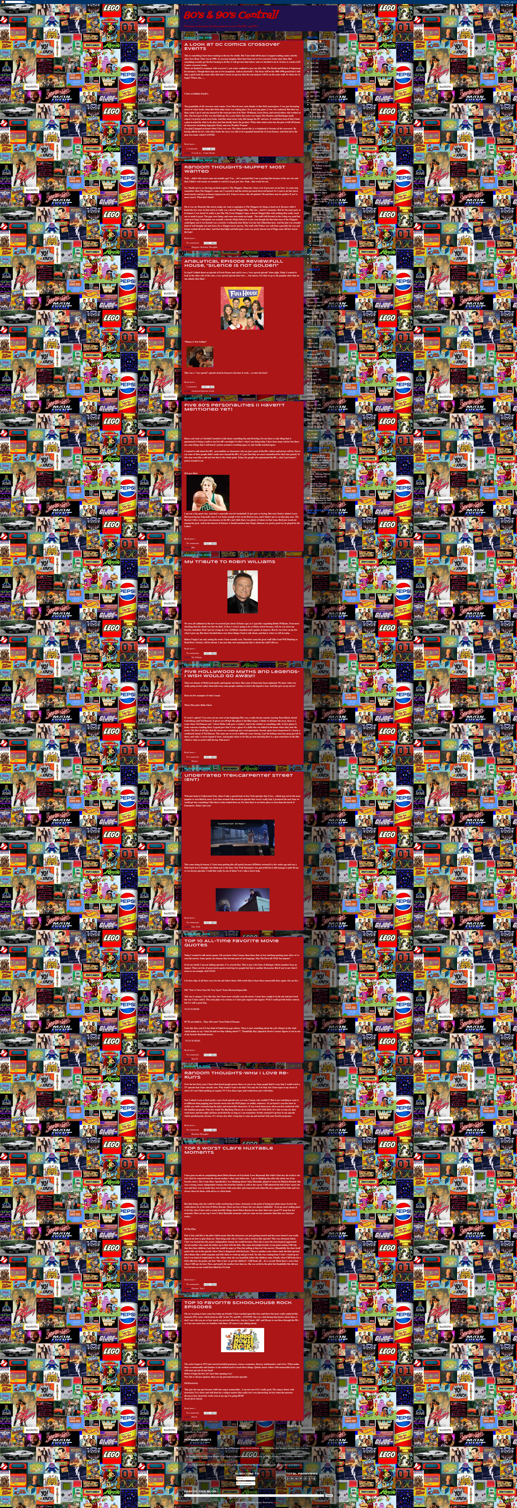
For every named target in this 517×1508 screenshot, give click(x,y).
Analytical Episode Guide (202, 390)
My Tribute (196, 657)
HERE (212, 971)
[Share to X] (208, 149)
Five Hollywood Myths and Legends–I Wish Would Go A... (322, 175)
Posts (240, 1478)
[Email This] (203, 149)
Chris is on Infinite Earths (318, 470)
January (317, 249)
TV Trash (311, 524)
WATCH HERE (192, 1009)
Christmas (311, 305)
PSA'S (194, 1416)
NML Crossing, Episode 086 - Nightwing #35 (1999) (320, 476)
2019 (312, 87)
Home (243, 1426)
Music (309, 375)
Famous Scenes (314, 326)
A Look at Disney (318, 455)
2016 (312, 100)
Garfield (311, 350)
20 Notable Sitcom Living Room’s (201, 1453)
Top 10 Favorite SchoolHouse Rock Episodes (321, 217)
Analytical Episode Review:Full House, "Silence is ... (322, 150)
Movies (194, 761)
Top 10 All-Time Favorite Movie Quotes (319, 192)
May (315, 232)
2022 (312, 75)
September (318, 124)
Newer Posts (191, 1426)
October (317, 120)
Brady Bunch (313, 294)
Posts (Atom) (202, 1431)
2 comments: (192, 148)
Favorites (311, 333)
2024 (312, 71)
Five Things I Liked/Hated (319, 337)
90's (309, 277)
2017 (312, 96)
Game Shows (313, 346)
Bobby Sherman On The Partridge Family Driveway (321, 501)
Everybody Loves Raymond (319, 320)
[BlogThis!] (206, 149)
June (315, 228)
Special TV (312, 404)
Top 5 (202, 1288)
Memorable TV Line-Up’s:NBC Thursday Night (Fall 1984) (212, 1461)
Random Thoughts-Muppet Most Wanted (321, 141)
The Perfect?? (313, 423)
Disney (310, 316)
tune (229, 1373)
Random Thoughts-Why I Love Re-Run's (321, 201)
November (317, 116)
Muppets (195, 247)
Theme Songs (313, 426)
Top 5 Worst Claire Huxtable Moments (321, 209)
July (315, 224)
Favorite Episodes (315, 329)
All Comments (245, 1483)
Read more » (190, 143)
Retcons (310, 390)
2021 (312, 79)
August (316, 128)
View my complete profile (323, 49)
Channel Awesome (315, 301)
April (315, 236)
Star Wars (311, 412)
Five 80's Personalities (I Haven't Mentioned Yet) (322, 159)
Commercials (313, 312)
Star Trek (195, 926)
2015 (312, 104)
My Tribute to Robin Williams (229, 562)
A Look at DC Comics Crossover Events (322, 133)
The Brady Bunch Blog (320, 498)
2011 (312, 262)
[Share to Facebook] (211, 149)
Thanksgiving (313, 419)
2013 (312, 254)
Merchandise (313, 365)
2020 (312, 83)
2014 (312, 108)
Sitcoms (194, 1288)
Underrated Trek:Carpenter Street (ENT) (320, 184)
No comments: (193, 242)
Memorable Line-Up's (317, 361)
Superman (312, 415)
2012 (312, 258)
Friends (310, 343)
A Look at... (196, 152)
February (317, 245)
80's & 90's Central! (230, 15)
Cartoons (311, 298)
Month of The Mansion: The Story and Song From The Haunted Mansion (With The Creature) (320, 461)
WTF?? (310, 441)
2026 (312, 62)
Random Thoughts (208, 247)
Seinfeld (310, 393)
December (317, 112)
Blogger (277, 1502)
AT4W (310, 528)
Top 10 (194, 1058)
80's (193, 547)
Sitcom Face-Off (314, 397)
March (316, 240)
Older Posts (294, 1426)
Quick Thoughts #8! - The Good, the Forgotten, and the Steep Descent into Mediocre (320, 489)
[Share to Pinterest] (213, 149)
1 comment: (192, 386)
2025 (312, 67)
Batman (310, 291)
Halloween (311, 354)
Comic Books (209, 152)
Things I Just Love (315, 430)
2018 (312, 92)
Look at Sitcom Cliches (317, 357)
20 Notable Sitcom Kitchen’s (198, 1445)
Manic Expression (315, 517)
